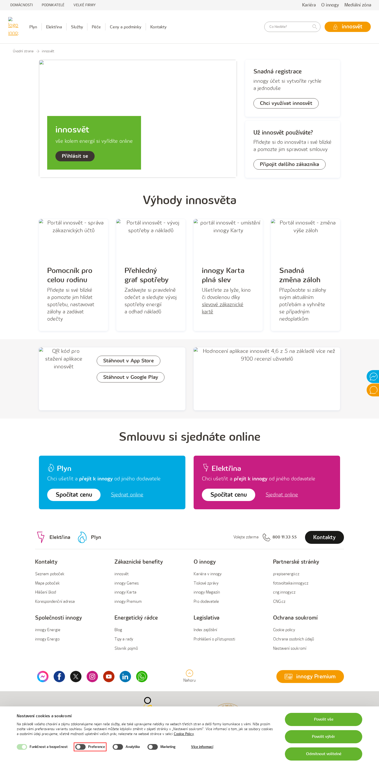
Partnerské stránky (296, 561)
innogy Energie (47, 630)
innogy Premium (128, 601)
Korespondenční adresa (55, 601)
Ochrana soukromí (295, 617)
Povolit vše (323, 719)
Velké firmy (84, 5)
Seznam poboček (49, 574)
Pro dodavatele (206, 601)
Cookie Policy (184, 734)
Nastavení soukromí (289, 648)
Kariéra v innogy (207, 574)
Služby (77, 27)
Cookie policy (284, 630)
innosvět (121, 574)
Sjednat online (127, 494)
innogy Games (126, 583)
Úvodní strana (23, 51)
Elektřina (54, 27)
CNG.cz (279, 601)
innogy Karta (125, 592)
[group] (70, 582)
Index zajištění (205, 630)
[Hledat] (314, 26)
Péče (96, 27)
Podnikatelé (53, 5)
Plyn (33, 27)
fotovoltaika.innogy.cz (290, 583)
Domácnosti (21, 5)
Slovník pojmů (126, 648)
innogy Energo (47, 639)
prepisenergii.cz (286, 574)
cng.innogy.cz (284, 592)
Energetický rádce (136, 617)
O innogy (330, 5)
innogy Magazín (207, 592)
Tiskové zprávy (206, 583)
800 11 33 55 (285, 537)
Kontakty (158, 27)
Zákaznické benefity (138, 561)
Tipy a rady (123, 639)
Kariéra (309, 5)
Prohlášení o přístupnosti (214, 639)
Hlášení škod (45, 592)
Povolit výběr (323, 736)
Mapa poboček (47, 583)
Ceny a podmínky (125, 27)
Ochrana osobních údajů (293, 639)
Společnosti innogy (58, 617)
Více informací (202, 747)
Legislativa (206, 617)
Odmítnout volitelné (323, 754)
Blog (118, 630)
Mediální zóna (357, 5)
